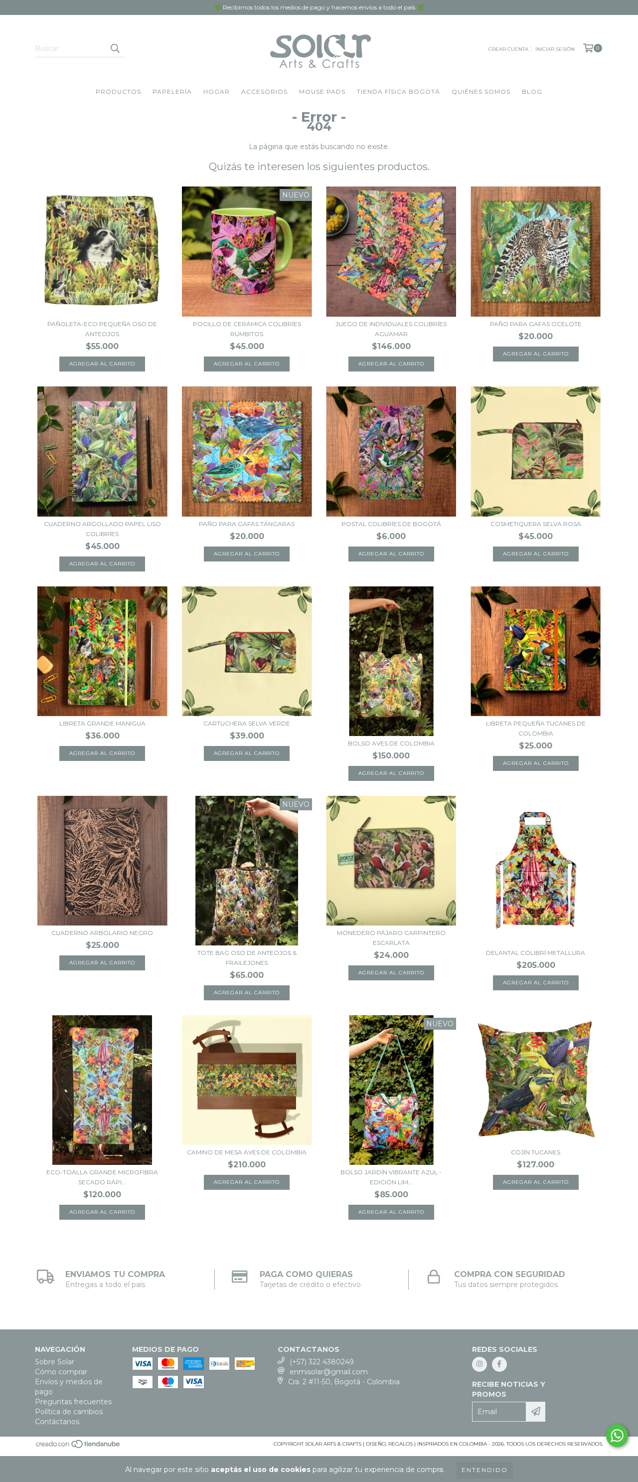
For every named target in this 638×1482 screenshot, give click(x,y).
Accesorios (264, 91)
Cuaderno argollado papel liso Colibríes (102, 529)
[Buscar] (115, 48)
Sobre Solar (54, 1361)
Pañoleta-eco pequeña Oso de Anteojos (102, 329)
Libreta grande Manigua (102, 723)
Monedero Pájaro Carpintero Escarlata (391, 937)
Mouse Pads (322, 91)
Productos (118, 91)
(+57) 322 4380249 (322, 1361)
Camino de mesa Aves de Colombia (247, 1152)
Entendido (485, 1470)
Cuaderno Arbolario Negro (102, 932)
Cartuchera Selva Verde (246, 723)
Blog (532, 91)
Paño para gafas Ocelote (536, 324)
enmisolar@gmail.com (329, 1371)
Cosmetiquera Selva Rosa (535, 524)
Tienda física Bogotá (398, 91)
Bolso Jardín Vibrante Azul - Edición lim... (391, 1177)
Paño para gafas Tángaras (247, 524)
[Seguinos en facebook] (499, 1364)
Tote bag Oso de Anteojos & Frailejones (247, 957)
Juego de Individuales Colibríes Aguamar (391, 329)
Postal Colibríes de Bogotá (391, 524)
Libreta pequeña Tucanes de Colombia (536, 728)
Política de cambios (69, 1411)
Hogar (216, 91)
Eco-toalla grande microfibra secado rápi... (102, 1177)
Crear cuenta (508, 49)
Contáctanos (57, 1421)
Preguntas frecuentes (73, 1401)
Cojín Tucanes (535, 1152)
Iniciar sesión (555, 49)
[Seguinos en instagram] (479, 1364)
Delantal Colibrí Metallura (535, 952)
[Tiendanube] (78, 1447)
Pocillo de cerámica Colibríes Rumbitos (247, 329)
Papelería (172, 91)
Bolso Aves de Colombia (391, 743)
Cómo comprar (61, 1371)
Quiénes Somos (481, 91)
